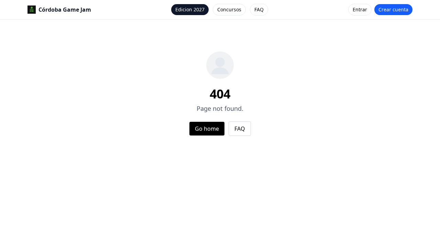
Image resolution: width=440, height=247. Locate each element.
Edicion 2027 (190, 9)
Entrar (360, 9)
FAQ (259, 9)
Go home (207, 128)
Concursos (229, 9)
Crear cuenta (393, 9)
